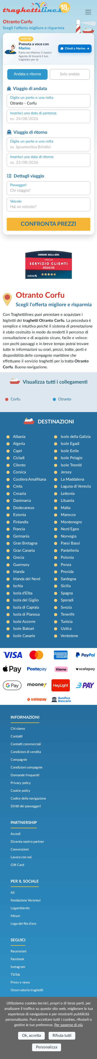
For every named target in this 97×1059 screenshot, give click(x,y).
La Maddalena (72, 479)
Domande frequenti (25, 775)
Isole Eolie (70, 451)
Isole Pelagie (72, 458)
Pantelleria (70, 551)
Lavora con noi (21, 857)
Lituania (67, 501)
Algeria (19, 444)
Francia (19, 529)
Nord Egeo (70, 529)
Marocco (68, 515)
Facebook (17, 959)
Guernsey (21, 565)
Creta (17, 486)
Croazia (19, 494)
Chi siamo (18, 728)
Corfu (15, 399)
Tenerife (67, 614)
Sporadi (67, 600)
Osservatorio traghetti (27, 990)
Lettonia (67, 494)
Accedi (15, 834)
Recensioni (18, 951)
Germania (21, 536)
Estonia (19, 515)
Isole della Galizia (76, 437)
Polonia (67, 558)
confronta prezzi (48, 224)
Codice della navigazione (28, 798)
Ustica (66, 629)
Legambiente (20, 908)
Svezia (66, 607)
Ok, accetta (31, 1036)
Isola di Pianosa (26, 614)
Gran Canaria (24, 551)
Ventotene (69, 636)
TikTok (15, 974)
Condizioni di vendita (26, 752)
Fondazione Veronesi (26, 900)
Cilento (19, 465)
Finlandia (20, 522)
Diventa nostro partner (27, 842)
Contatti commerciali (26, 744)
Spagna (67, 593)
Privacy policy (21, 783)
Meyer (15, 916)
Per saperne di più (68, 1025)
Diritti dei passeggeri (26, 806)
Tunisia (66, 622)
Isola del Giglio (26, 600)
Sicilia (66, 586)
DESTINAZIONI (56, 421)
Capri (17, 451)
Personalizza (46, 1047)
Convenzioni (20, 849)
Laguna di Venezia (76, 486)
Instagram (18, 967)
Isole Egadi (70, 444)
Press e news (20, 982)
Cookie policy (20, 791)
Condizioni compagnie (26, 767)
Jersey (66, 472)
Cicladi (19, 458)
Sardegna (68, 579)
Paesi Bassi (70, 543)
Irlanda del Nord (26, 579)
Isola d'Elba (22, 593)
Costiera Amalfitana (29, 479)
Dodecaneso (23, 508)
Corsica (19, 472)
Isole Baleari (23, 629)
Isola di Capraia (26, 607)
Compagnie (19, 760)
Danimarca (22, 501)
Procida (67, 572)
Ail (12, 892)
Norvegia (68, 536)
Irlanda (18, 572)
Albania (19, 437)
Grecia (18, 558)
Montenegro (71, 522)
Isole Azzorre (24, 622)
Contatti (17, 736)
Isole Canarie (24, 636)
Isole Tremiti (71, 465)
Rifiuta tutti (62, 1036)
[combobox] (48, 104)
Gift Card (17, 865)
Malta (65, 508)
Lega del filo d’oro (23, 924)
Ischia (18, 586)
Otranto (64, 399)
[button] (48, 48)
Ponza (66, 565)
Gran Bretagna (25, 543)
